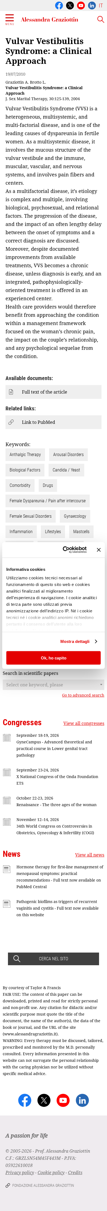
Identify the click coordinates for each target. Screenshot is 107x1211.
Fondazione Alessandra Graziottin (43, 1185)
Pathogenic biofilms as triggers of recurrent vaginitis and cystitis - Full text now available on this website (57, 908)
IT (101, 5)
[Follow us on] (81, 5)
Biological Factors (25, 470)
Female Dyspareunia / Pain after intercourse (48, 500)
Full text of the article (44, 392)
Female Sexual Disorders (31, 516)
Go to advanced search (83, 695)
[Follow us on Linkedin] (92, 5)
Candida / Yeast (66, 470)
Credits (75, 1172)
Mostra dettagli (75, 641)
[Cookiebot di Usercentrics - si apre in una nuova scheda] (65, 549)
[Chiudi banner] (99, 550)
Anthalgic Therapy (25, 454)
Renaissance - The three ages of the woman (56, 804)
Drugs (48, 485)
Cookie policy (51, 1172)
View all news (89, 855)
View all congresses (83, 723)
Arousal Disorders (68, 454)
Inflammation (21, 531)
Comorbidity (20, 485)
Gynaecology (75, 516)
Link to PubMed (38, 422)
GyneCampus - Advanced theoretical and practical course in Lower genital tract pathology (54, 748)
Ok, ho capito (53, 657)
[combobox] (53, 685)
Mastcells (81, 531)
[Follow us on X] (70, 5)
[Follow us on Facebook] (59, 5)
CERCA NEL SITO (53, 958)
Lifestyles (53, 531)
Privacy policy (19, 1172)
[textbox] (53, 685)
